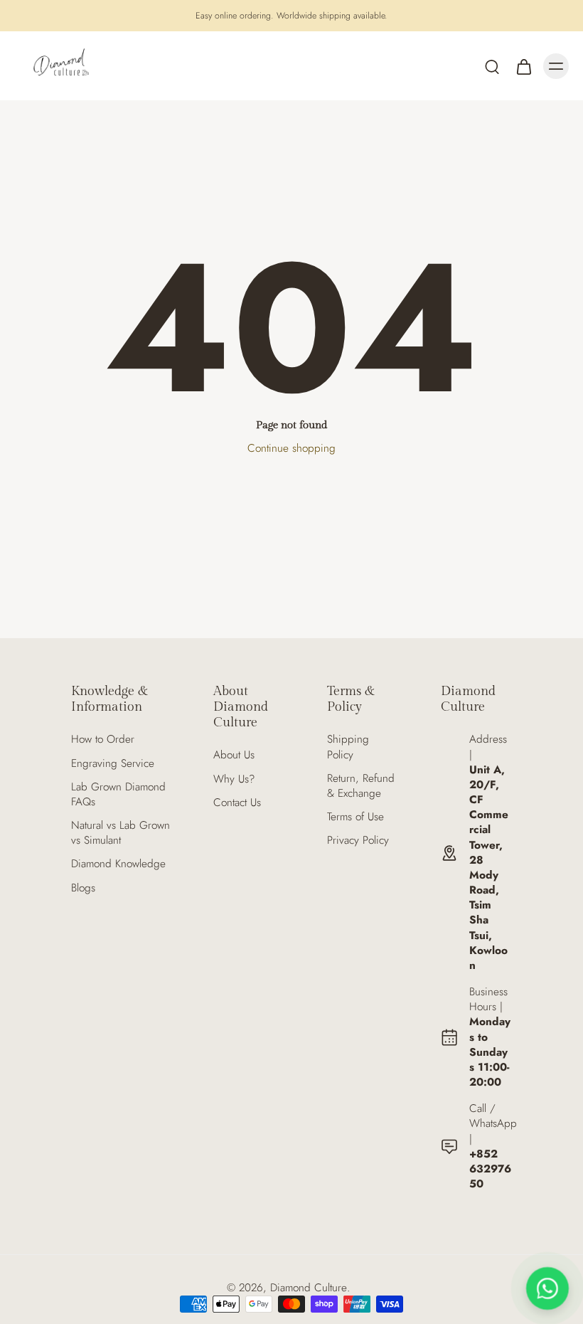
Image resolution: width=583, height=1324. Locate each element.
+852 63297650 (490, 1169)
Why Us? (234, 779)
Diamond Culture (308, 1288)
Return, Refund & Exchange (361, 786)
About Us (234, 755)
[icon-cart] (523, 66)
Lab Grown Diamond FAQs (118, 795)
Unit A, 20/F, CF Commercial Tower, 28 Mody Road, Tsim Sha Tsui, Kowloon (488, 867)
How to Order (102, 739)
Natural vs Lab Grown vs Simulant (120, 833)
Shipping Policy (348, 747)
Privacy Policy (358, 840)
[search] (492, 66)
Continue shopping (291, 448)
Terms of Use (355, 817)
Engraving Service (112, 763)
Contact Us (237, 802)
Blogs (83, 888)
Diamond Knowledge (118, 864)
